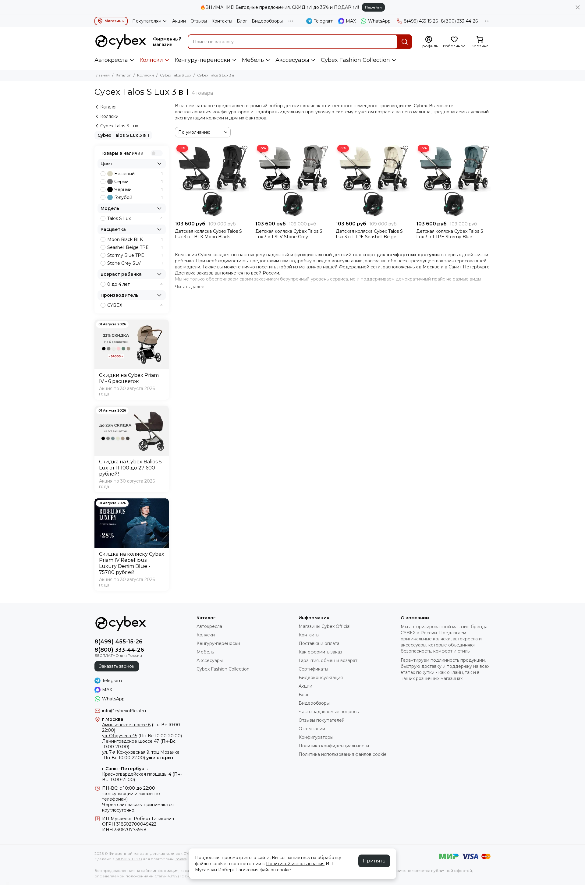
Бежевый (138, 173)
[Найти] (404, 41)
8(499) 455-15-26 (421, 21)
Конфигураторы (316, 737)
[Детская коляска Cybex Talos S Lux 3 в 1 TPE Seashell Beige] (373, 180)
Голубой (138, 197)
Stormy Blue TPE (135, 255)
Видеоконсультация (321, 677)
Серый (138, 181)
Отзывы (198, 21)
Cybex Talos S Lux (175, 75)
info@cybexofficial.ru (124, 710)
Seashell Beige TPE (135, 247)
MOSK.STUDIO (128, 859)
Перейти (373, 7)
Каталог (123, 75)
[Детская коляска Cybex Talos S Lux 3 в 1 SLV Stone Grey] (292, 180)
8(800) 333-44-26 (459, 21)
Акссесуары (292, 60)
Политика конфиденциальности (334, 746)
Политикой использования (295, 863)
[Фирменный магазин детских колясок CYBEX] (120, 41)
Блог (242, 21)
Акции (179, 21)
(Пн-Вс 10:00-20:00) (142, 735)
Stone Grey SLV (135, 263)
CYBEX (135, 305)
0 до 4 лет (135, 284)
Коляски (151, 60)
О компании (312, 728)
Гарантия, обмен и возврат (328, 660)
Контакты (221, 21)
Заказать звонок (116, 666)
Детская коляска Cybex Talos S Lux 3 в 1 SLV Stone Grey (288, 233)
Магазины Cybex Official (324, 626)
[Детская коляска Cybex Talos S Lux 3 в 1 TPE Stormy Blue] (453, 180)
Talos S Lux (135, 218)
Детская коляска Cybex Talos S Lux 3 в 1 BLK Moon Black (208, 233)
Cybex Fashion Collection (355, 60)
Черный (138, 189)
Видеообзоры (267, 21)
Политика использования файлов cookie (343, 754)
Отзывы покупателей (322, 720)
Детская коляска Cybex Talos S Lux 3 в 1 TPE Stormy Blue (449, 233)
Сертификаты (313, 669)
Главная (102, 75)
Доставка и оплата (319, 643)
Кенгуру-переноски (202, 60)
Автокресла (111, 60)
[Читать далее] (189, 287)
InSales (180, 859)
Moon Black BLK (135, 239)
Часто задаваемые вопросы (329, 711)
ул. (105, 752)
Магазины (115, 21)
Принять (374, 861)
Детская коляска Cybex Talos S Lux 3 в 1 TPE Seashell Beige (369, 233)
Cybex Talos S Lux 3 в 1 (123, 135)
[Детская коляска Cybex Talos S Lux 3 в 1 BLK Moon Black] (212, 180)
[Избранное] (244, 148)
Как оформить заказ (320, 652)
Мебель (253, 60)
